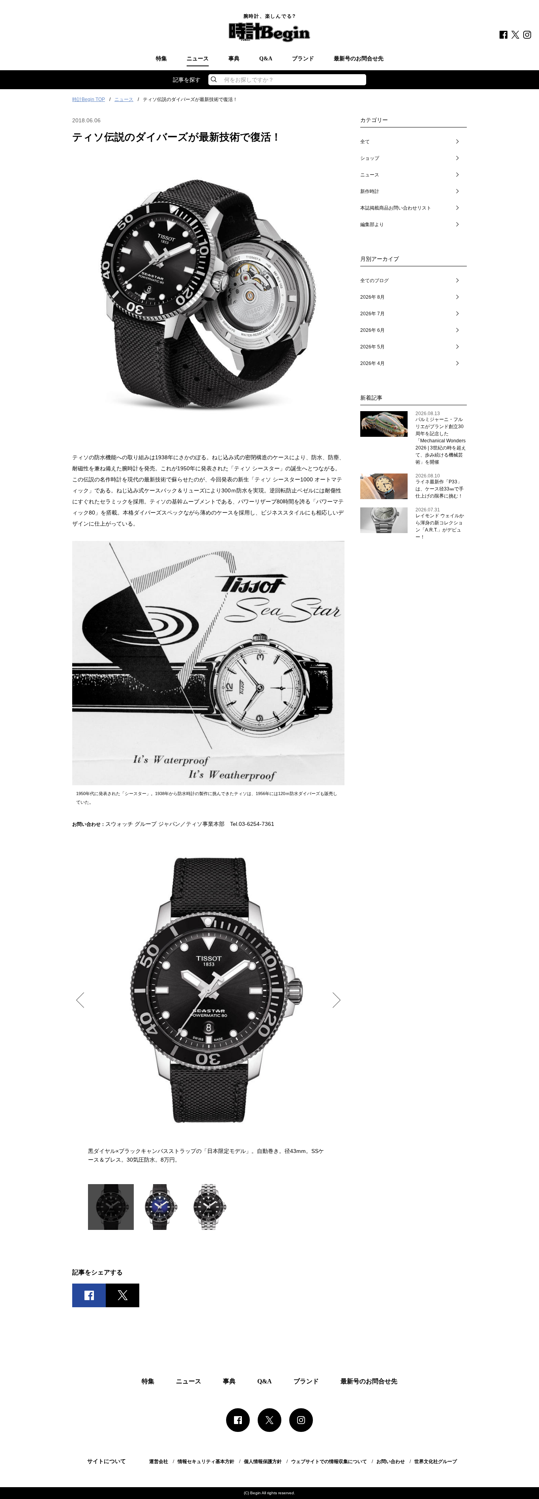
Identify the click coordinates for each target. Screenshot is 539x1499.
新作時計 (369, 191)
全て (365, 141)
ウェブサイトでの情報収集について (329, 1461)
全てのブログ (374, 280)
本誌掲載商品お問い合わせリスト (395, 208)
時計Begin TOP (88, 99)
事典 (234, 59)
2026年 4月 (372, 363)
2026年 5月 (372, 347)
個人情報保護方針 (263, 1461)
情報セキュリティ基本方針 (206, 1461)
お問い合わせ (390, 1461)
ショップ (369, 158)
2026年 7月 (372, 313)
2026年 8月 (372, 297)
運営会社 (158, 1461)
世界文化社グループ (435, 1461)
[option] (208, 1002)
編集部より (372, 224)
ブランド (303, 59)
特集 (161, 59)
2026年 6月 (372, 330)
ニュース (198, 59)
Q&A (265, 59)
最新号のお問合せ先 (359, 59)
